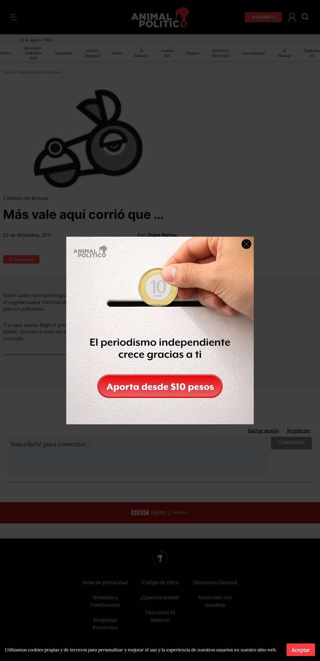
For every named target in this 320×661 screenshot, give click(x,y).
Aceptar (301, 650)
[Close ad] (246, 244)
